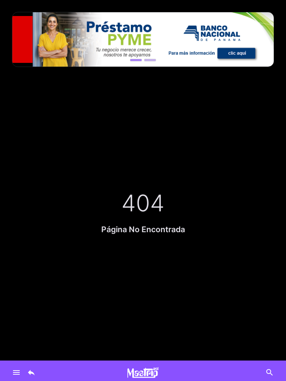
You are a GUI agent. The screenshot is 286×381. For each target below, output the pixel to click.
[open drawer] (16, 372)
